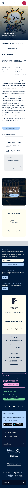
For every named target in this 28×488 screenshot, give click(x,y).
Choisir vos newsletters (13, 264)
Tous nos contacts (14, 353)
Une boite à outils (6, 118)
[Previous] (20, 12)
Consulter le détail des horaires (14, 340)
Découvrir (5, 277)
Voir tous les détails (14, 231)
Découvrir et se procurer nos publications (13, 399)
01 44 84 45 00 (17, 347)
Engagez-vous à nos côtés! (13, 384)
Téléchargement (14, 365)
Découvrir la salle (14, 195)
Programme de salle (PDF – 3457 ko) (12, 128)
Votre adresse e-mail (7, 260)
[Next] (23, 12)
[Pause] (17, 12)
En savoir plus (17, 167)
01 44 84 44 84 (16, 349)
